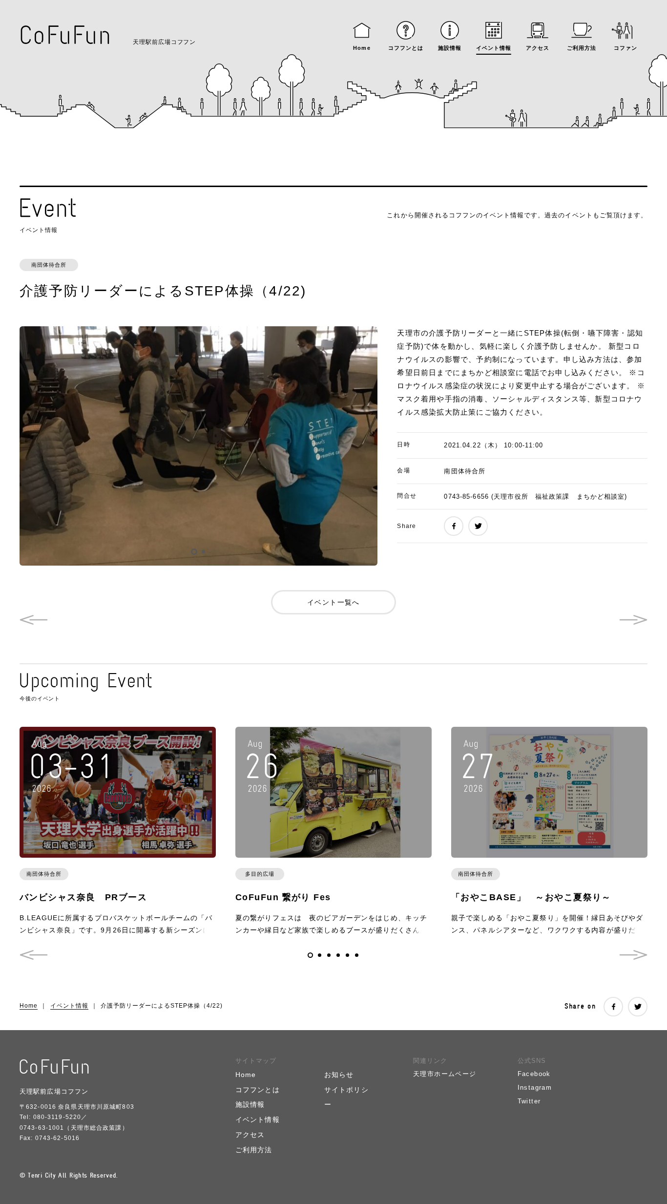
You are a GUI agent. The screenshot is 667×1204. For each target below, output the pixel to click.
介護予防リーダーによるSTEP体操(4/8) (633, 619)
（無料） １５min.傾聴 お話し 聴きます (34, 619)
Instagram (535, 1087)
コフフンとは (257, 1090)
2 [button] (203, 551)
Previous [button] (34, 955)
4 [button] (338, 955)
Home (29, 1005)
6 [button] (356, 955)
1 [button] (194, 551)
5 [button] (347, 955)
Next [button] (633, 955)
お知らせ (339, 1074)
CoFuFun (65, 35)
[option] (199, 445)
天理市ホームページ (445, 1073)
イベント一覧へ (333, 602)
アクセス (250, 1135)
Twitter (529, 1101)
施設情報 (250, 1104)
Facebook (534, 1073)
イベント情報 (69, 1005)
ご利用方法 (253, 1150)
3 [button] (329, 955)
